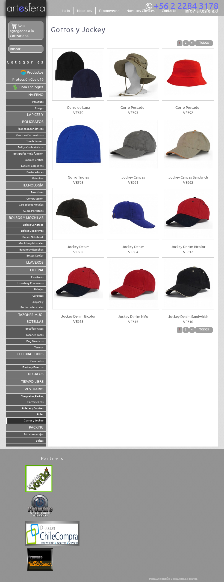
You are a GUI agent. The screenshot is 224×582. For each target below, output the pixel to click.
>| (192, 42)
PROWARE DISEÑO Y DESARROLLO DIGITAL (173, 579)
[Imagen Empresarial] (26, 15)
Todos (204, 42)
